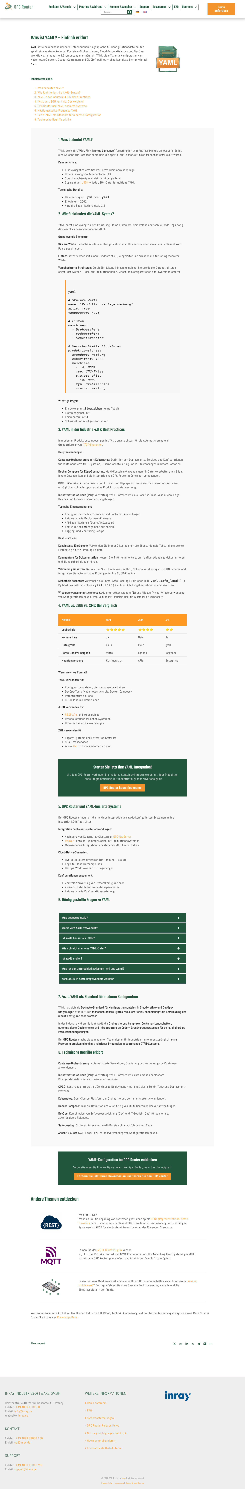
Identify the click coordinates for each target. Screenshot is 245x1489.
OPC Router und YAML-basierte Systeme (62, 106)
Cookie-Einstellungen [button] (135, 1483)
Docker (69, 841)
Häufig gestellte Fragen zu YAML (58, 110)
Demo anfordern (96, 1403)
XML (75, 746)
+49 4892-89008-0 (28, 1407)
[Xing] (205, 1344)
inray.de (23, 1415)
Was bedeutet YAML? (51, 88)
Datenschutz (106, 1483)
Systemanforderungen (100, 1418)
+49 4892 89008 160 (29, 1438)
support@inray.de (25, 1469)
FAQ (89, 1410)
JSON (85, 182)
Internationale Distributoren (104, 1448)
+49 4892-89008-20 (29, 1465)
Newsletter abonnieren (101, 1440)
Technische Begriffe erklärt (54, 119)
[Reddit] (181, 1344)
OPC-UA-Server (122, 836)
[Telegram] (199, 1344)
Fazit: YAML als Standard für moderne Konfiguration (69, 115)
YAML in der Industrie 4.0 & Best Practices (64, 97)
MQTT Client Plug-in (110, 1250)
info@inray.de (23, 1411)
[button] (122, 917)
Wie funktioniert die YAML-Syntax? (59, 92)
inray (124, 1478)
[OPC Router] (19, 4)
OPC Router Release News (103, 1425)
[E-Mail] (211, 1344)
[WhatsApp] (193, 1344)
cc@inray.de (22, 1442)
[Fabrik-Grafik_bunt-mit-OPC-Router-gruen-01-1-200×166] (51, 1280)
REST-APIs (71, 714)
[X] (175, 1344)
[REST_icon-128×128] (51, 1213)
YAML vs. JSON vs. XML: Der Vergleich (61, 101)
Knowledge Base (67, 1317)
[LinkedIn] (187, 1344)
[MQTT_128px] (51, 1246)
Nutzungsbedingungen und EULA (106, 1433)
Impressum (119, 1483)
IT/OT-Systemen (92, 444)
